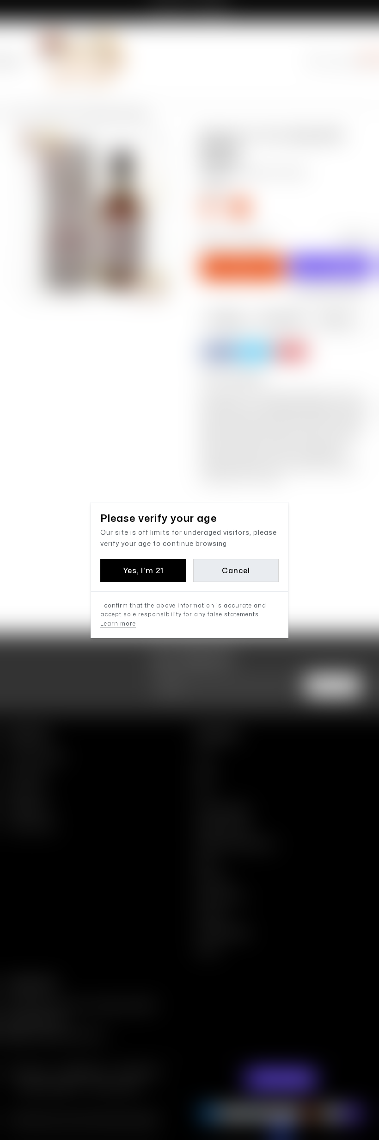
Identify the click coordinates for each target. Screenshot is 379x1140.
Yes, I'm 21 (143, 570)
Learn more (118, 623)
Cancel (236, 570)
